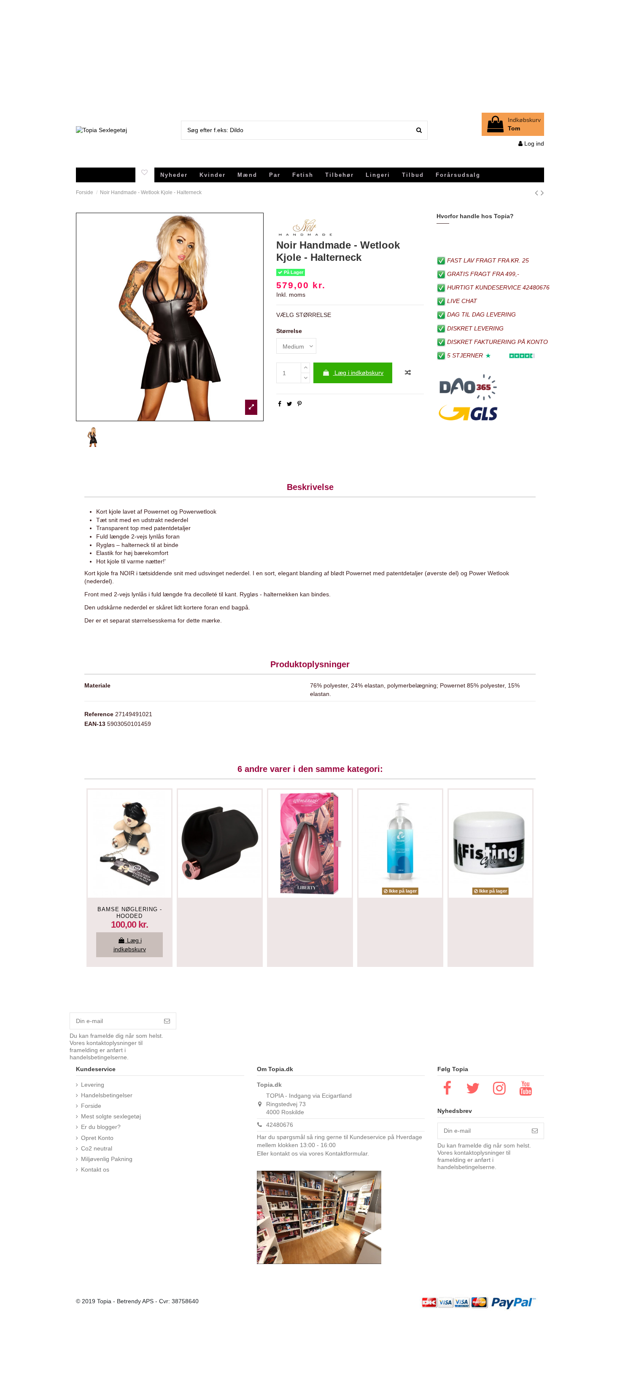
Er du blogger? (101, 1126)
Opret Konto (97, 1137)
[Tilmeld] (167, 1021)
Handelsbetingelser (106, 1095)
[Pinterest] (299, 404)
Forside (91, 1105)
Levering (92, 1084)
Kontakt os (95, 1169)
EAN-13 (94, 723)
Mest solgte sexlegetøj (111, 1116)
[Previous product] (538, 193)
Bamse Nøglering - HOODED (129, 912)
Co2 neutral (96, 1148)
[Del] (279, 404)
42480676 (279, 1124)
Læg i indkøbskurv (358, 372)
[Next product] (542, 193)
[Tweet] (289, 404)
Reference (98, 714)
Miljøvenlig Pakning (106, 1159)
